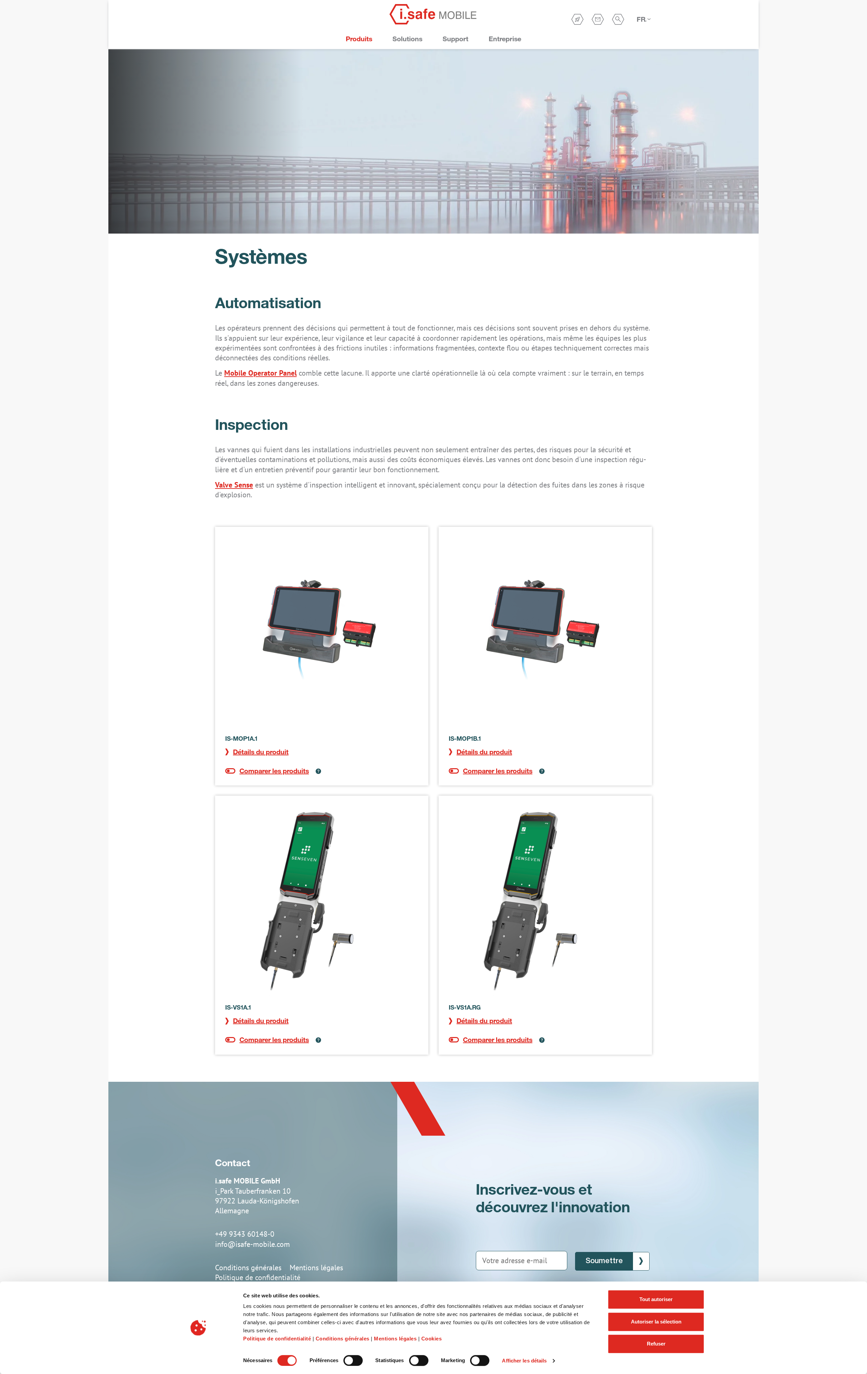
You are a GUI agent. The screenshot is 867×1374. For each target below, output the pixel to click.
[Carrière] (577, 19)
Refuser (656, 1344)
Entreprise (505, 39)
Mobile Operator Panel (260, 373)
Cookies (431, 1338)
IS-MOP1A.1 (241, 738)
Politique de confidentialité (277, 1338)
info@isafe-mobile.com (252, 1244)
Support (455, 39)
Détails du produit (261, 752)
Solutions (407, 39)
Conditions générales (342, 1338)
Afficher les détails (524, 1360)
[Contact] (598, 19)
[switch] (353, 1360)
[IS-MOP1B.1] (545, 633)
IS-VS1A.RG (465, 1007)
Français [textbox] (641, 19)
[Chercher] (618, 19)
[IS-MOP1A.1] (321, 633)
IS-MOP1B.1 (465, 738)
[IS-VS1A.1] (321, 902)
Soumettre (604, 1261)
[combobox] (643, 19)
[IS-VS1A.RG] (545, 902)
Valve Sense (234, 485)
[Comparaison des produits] (267, 771)
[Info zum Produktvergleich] (315, 771)
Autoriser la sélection (656, 1322)
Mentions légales (395, 1338)
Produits (359, 39)
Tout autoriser (656, 1299)
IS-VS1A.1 (238, 1007)
